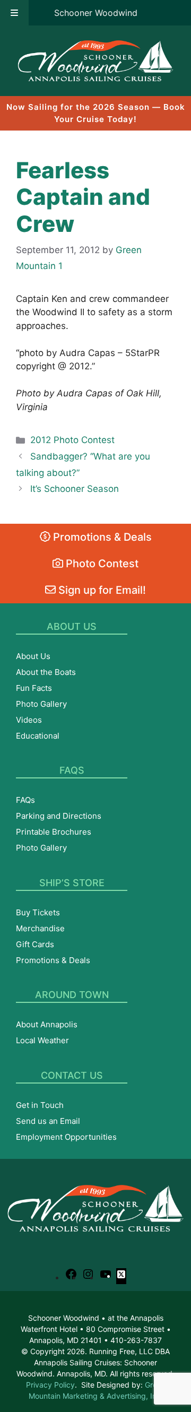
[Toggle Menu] (14, 12)
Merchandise (40, 928)
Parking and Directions (58, 816)
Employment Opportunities (66, 1137)
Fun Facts (34, 688)
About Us (33, 656)
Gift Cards (35, 944)
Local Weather (42, 1040)
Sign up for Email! (101, 590)
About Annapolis (46, 1024)
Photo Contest (100, 563)
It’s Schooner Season (74, 488)
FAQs (25, 800)
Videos (29, 720)
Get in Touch (40, 1105)
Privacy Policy (50, 1384)
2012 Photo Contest (72, 440)
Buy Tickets (38, 912)
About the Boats (46, 672)
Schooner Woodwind (95, 12)
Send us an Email (48, 1121)
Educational (37, 736)
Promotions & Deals (101, 537)
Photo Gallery (41, 704)
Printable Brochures (53, 832)
